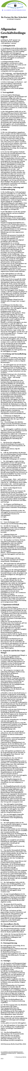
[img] (14, 4)
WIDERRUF (3, 1054)
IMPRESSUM (20, 1053)
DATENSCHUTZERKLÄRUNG (8, 1053)
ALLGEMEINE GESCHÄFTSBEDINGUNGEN (12, 1052)
